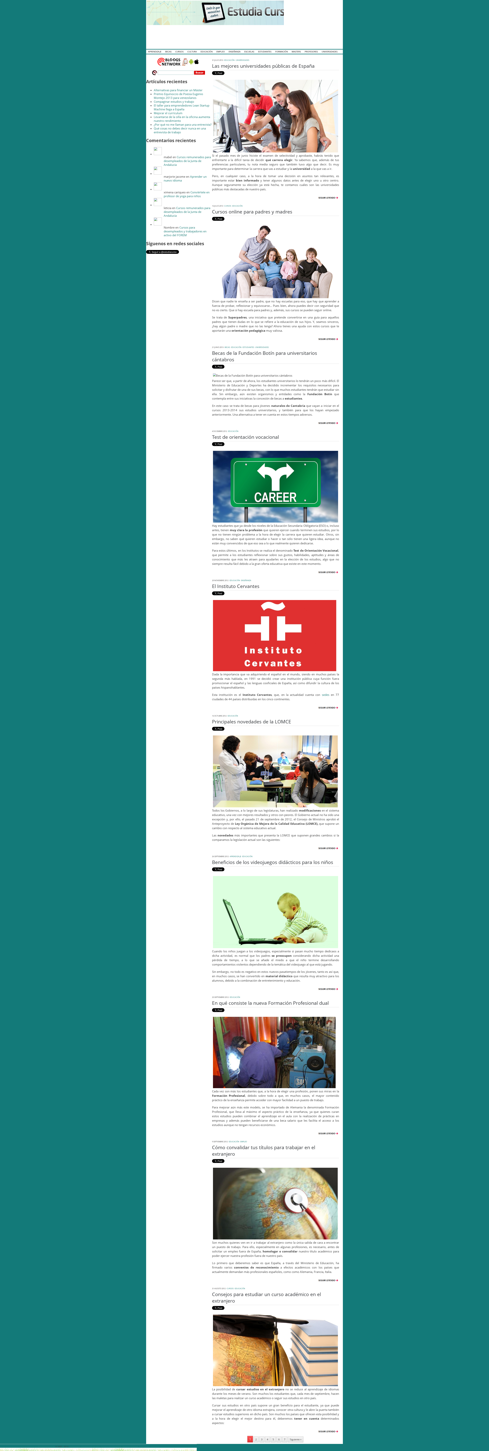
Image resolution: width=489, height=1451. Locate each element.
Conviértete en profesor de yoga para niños (187, 194)
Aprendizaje (154, 51)
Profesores (311, 51)
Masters (296, 51)
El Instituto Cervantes (235, 586)
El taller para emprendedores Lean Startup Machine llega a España (181, 107)
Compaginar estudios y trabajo (174, 101)
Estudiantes (264, 51)
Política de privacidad (111, 1446)
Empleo (220, 51)
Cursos (179, 51)
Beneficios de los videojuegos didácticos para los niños (272, 862)
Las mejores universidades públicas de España (263, 66)
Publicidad (144, 1446)
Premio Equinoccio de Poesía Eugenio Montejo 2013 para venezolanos (178, 96)
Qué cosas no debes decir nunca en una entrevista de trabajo (180, 130)
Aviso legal (75, 1446)
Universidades (330, 51)
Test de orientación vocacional (245, 437)
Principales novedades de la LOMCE (251, 721)
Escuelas (249, 51)
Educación (207, 51)
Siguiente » (295, 1439)
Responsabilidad (130, 1446)
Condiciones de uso (90, 1446)
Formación (281, 51)
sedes (326, 695)
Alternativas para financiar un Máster (178, 90)
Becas (168, 51)
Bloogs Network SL (46, 1446)
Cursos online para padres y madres (252, 211)
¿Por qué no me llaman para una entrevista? (182, 124)
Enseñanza (234, 51)
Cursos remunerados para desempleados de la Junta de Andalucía (187, 161)
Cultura (192, 51)
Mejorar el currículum (168, 113)
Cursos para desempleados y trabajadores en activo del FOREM (185, 231)
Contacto (155, 1446)
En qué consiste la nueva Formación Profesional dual (270, 1003)
